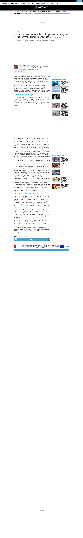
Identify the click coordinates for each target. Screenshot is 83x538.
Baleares (30, 11)
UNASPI (16, 105)
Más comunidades (64, 11)
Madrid (17, 11)
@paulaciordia (28, 65)
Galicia (52, 11)
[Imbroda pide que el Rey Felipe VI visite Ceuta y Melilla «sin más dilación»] (56, 83)
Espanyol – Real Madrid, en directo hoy (27, 13)
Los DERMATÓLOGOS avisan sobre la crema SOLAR (43, 3)
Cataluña (21, 11)
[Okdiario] (41, 7)
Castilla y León (57, 11)
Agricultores (20, 236)
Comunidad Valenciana (37, 11)
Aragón (43, 11)
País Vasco (48, 11)
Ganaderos (29, 236)
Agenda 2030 (46, 76)
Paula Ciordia (22, 65)
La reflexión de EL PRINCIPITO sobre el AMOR (13, 3)
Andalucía (25, 11)
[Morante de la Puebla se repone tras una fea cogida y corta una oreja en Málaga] (56, 186)
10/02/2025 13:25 (22, 69)
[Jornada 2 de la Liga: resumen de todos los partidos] (56, 165)
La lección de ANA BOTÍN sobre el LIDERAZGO (28, 3)
